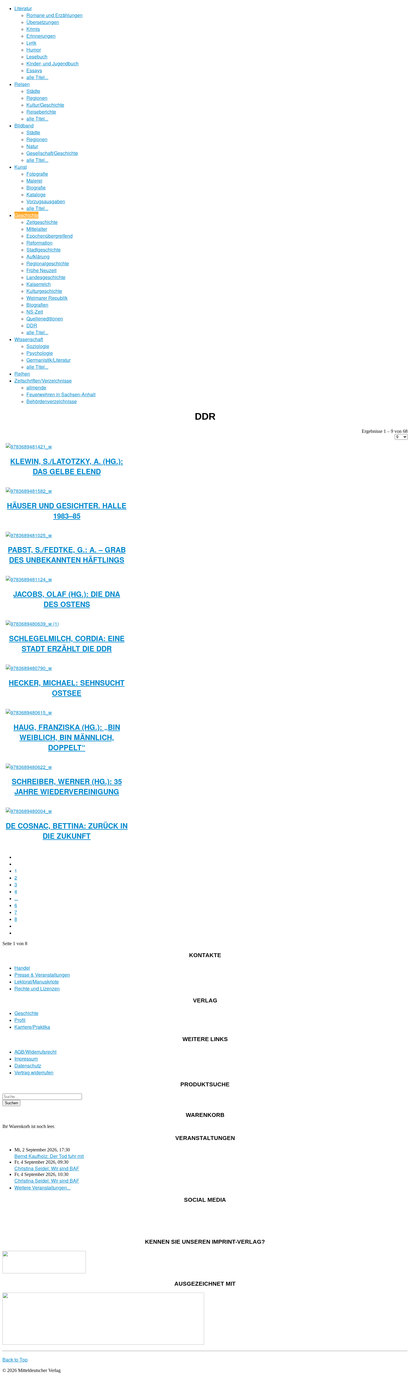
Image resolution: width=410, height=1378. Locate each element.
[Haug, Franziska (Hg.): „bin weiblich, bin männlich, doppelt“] (29, 712)
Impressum (26, 1058)
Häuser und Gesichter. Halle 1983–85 (66, 510)
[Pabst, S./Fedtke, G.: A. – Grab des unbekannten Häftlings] (29, 535)
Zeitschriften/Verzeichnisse (43, 380)
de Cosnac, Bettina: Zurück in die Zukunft (67, 830)
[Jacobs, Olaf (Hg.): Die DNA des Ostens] (29, 579)
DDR (31, 325)
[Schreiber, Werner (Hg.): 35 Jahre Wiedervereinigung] (29, 766)
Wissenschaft (28, 339)
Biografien (37, 304)
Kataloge (36, 194)
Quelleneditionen (44, 318)
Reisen (22, 84)
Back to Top (15, 1359)
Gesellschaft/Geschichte (52, 153)
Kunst (20, 166)
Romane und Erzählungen (54, 15)
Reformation (39, 242)
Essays (34, 70)
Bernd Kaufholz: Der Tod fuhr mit (49, 1156)
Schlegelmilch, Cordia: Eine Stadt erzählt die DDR (67, 643)
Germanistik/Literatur (48, 359)
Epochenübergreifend (49, 235)
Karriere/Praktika (32, 1026)
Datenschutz (27, 1065)
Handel (22, 967)
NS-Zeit (34, 311)
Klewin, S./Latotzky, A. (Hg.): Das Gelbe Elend (66, 466)
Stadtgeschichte (43, 249)
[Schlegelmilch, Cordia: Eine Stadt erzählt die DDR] (32, 623)
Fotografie (37, 173)
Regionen (36, 97)
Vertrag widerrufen (33, 1072)
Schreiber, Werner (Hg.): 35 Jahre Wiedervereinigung (67, 786)
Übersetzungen (42, 22)
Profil (20, 1019)
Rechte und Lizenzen (37, 988)
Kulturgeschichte (44, 290)
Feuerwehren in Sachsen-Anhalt (60, 394)
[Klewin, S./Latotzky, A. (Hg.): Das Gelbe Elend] (29, 446)
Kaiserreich (38, 284)
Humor (33, 49)
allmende (36, 387)
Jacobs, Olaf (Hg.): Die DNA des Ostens (66, 599)
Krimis (33, 28)
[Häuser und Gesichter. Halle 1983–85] (29, 490)
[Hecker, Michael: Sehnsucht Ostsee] (29, 668)
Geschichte (26, 215)
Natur (32, 146)
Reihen (22, 373)
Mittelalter (36, 228)
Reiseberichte (41, 111)
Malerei (34, 180)
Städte (33, 91)
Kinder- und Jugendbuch (52, 63)
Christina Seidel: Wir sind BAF (46, 1168)
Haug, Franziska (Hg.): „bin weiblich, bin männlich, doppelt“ (67, 737)
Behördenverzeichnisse (51, 401)
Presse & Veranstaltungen (42, 974)
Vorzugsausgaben (45, 201)
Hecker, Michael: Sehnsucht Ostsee (67, 687)
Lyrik (31, 42)
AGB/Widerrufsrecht (35, 1051)
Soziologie (37, 346)
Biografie (36, 187)
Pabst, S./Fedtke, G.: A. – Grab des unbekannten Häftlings (67, 554)
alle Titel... (37, 77)
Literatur (23, 8)
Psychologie (39, 353)
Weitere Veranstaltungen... (42, 1187)
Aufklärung (38, 256)
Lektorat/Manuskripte (36, 981)
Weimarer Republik (47, 297)
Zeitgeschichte (42, 222)
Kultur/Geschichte (45, 104)
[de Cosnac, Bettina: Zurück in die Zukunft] (29, 811)
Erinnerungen (41, 35)
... (16, 898)
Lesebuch (36, 56)
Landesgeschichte (45, 277)
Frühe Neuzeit (41, 270)
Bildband (24, 125)
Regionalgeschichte (47, 263)
